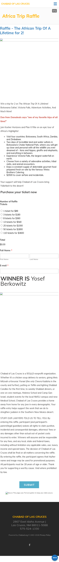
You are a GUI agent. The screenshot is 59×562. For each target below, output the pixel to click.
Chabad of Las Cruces (15, 3)
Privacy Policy (45, 535)
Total (2, 240)
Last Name (34, 259)
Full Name (6, 250)
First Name (4, 259)
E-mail (4, 265)
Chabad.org (23, 535)
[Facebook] (29, 545)
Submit (29, 484)
